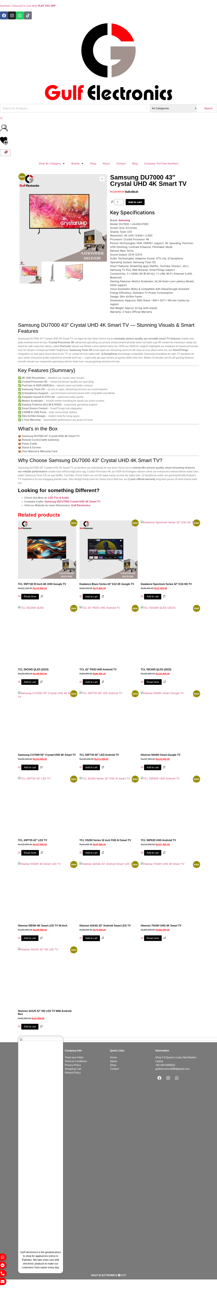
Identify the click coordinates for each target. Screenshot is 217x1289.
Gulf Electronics (80, 505)
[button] (1, 118)
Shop (93, 163)
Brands (75, 163)
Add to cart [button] (91, 596)
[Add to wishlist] (24, 179)
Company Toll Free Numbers (161, 163)
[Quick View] (19, 596)
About (106, 163)
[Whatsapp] (20, 15)
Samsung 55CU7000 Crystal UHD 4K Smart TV (72, 501)
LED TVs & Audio (58, 497)
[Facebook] (4, 15)
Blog (135, 163)
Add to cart (135, 202)
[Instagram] (12, 15)
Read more (30, 596)
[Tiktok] (28, 15)
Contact (121, 163)
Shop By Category (50, 163)
